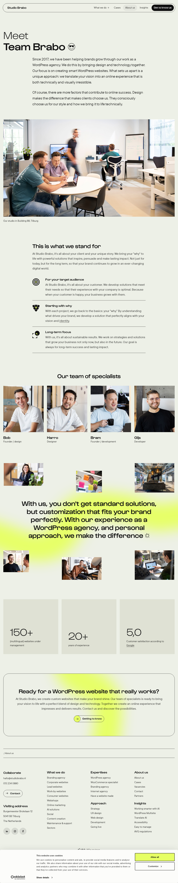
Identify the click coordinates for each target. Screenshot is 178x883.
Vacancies (139, 786)
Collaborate (12, 772)
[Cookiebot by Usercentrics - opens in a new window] (18, 877)
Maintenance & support (59, 823)
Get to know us (163, 7)
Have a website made (102, 795)
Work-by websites (56, 791)
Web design (97, 817)
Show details (42, 877)
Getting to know (92, 718)
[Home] (16, 8)
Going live (96, 826)
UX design (96, 813)
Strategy (95, 808)
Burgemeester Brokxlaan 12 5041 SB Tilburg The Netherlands (18, 816)
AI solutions (53, 809)
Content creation (56, 818)
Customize (153, 866)
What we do (100, 7)
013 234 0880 (10, 783)
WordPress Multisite (145, 813)
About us (130, 7)
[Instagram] (14, 831)
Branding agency (56, 777)
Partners (138, 795)
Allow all (155, 857)
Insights (144, 7)
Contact (15, 793)
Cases (117, 7)
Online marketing (56, 805)
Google (130, 645)
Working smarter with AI (147, 808)
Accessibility (141, 822)
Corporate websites (57, 782)
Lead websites (54, 786)
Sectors (51, 827)
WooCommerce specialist (104, 782)
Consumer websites (57, 795)
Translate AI (140, 817)
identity (64, 321)
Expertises (99, 772)
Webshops (52, 800)
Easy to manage (142, 826)
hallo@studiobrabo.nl (14, 778)
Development (98, 822)
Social (50, 814)
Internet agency (99, 791)
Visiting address (15, 806)
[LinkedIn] (6, 831)
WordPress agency (101, 777)
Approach (98, 803)
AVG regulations (143, 831)
